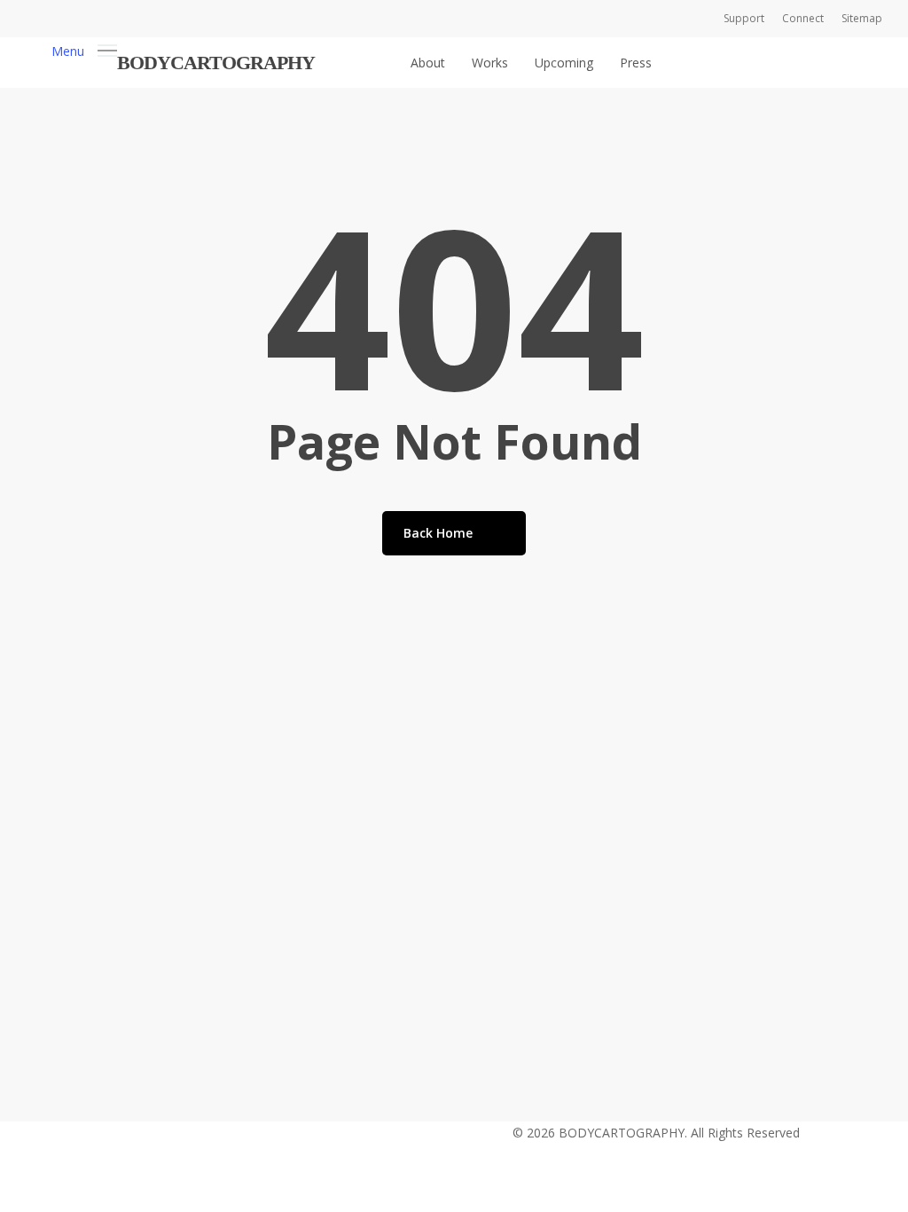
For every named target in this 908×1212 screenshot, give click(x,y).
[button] (84, 49)
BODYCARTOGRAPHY (216, 63)
